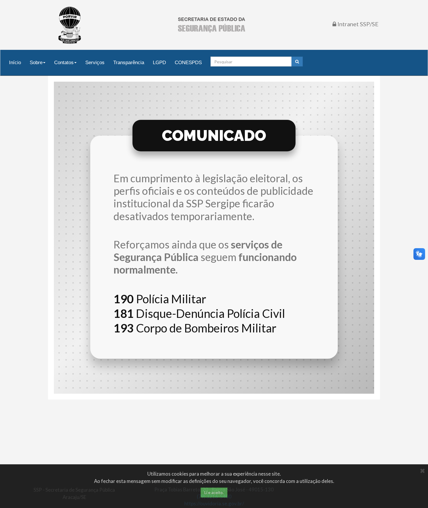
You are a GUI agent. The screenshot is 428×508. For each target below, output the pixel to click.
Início (15, 62)
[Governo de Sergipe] (70, 25)
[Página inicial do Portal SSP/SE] (211, 25)
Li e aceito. (214, 492)
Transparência (128, 62)
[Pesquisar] (297, 61)
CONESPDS (188, 62)
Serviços (95, 62)
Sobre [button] (36, 62)
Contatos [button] (64, 62)
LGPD (159, 62)
